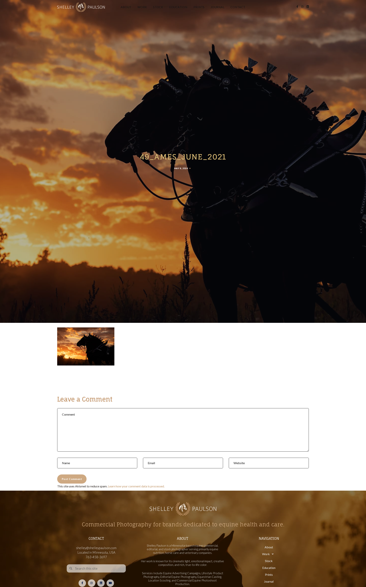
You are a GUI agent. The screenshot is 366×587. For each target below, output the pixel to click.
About (126, 7)
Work (142, 7)
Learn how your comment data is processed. (136, 486)
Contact (237, 7)
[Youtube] (110, 583)
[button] (269, 554)
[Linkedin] (101, 583)
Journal (217, 7)
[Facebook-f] (82, 583)
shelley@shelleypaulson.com (96, 548)
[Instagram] (91, 583)
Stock (158, 7)
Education (178, 7)
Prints (199, 7)
